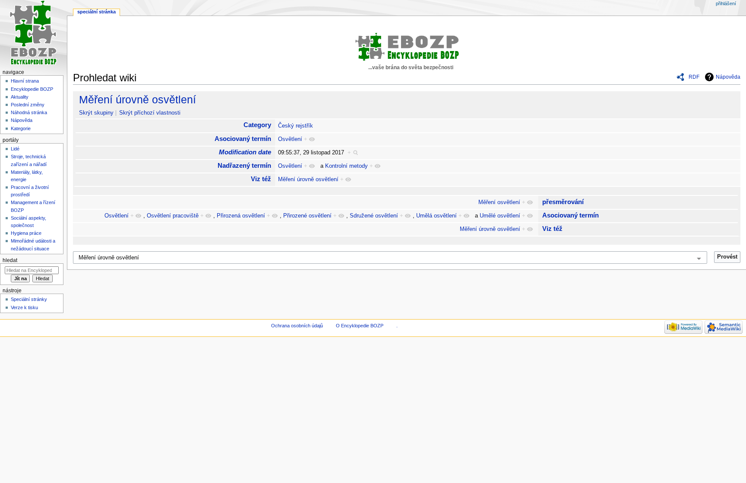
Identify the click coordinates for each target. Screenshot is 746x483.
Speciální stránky (29, 299)
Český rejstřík (295, 126)
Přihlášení (726, 3)
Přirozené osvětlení (307, 216)
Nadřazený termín (244, 165)
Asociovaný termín (243, 138)
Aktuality (19, 96)
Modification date (245, 152)
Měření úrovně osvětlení (137, 99)
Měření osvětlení (499, 202)
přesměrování (563, 201)
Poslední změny (27, 104)
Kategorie (21, 128)
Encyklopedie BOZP (32, 89)
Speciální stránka (96, 11)
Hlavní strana (25, 80)
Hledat (10, 260)
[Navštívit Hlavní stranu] (33, 33)
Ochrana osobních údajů (297, 325)
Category (257, 124)
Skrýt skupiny (96, 113)
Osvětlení (290, 139)
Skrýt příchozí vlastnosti (149, 113)
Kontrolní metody (346, 166)
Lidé (15, 148)
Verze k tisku (24, 307)
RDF (694, 77)
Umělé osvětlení (500, 216)
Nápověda (728, 77)
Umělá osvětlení (436, 216)
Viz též (261, 178)
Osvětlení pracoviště (173, 216)
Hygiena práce (26, 233)
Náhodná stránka (29, 112)
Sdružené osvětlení (374, 216)
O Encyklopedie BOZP (359, 325)
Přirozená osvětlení (241, 216)
